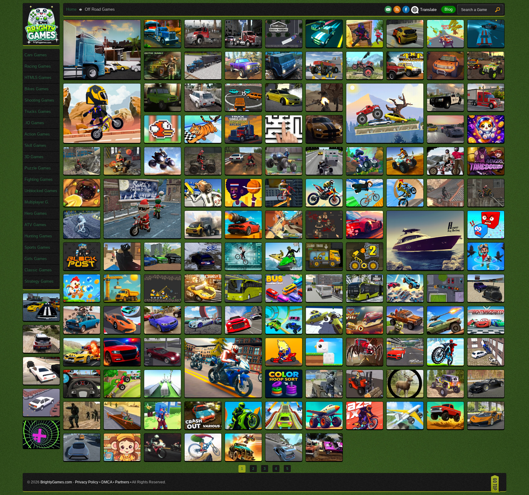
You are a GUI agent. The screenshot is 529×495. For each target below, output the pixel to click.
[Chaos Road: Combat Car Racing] (81, 364)
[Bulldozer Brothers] (162, 300)
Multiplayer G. (36, 202)
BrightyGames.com (56, 482)
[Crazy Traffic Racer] (485, 428)
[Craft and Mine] (162, 428)
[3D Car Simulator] (405, 46)
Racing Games (37, 66)
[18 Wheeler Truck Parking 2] (283, 46)
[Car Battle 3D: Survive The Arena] (405, 300)
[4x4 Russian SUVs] (203, 109)
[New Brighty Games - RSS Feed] (397, 9)
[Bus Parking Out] (283, 300)
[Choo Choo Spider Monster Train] (364, 364)
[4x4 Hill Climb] (364, 78)
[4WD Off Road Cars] (243, 78)
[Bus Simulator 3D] (324, 300)
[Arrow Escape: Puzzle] (283, 141)
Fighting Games (38, 179)
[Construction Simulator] (364, 396)
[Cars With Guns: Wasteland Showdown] (445, 332)
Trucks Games (37, 111)
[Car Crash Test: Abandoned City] (81, 332)
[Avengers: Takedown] (485, 173)
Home (71, 9)
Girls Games (35, 258)
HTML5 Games (37, 77)
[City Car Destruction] (485, 364)
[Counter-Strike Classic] (81, 428)
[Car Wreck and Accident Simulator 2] (324, 332)
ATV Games (35, 224)
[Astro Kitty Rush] (485, 141)
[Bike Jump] (324, 205)
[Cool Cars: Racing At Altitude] (41, 415)
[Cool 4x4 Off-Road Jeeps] (445, 396)
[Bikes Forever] (81, 237)
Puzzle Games (37, 168)
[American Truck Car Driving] (485, 109)
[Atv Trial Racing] (364, 173)
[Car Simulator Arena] (203, 332)
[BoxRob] (324, 268)
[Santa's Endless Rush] (142, 237)
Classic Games (38, 270)
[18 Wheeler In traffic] (243, 46)
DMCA (106, 482)
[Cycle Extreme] (203, 459)
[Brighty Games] (41, 43)
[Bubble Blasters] (81, 300)
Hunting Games (38, 236)
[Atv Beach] (81, 173)
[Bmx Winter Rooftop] (243, 268)
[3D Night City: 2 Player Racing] (485, 46)
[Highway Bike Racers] (223, 396)
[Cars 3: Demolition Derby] (364, 332)
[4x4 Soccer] (243, 109)
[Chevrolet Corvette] (162, 364)
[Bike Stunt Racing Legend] (405, 205)
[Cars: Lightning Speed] (485, 332)
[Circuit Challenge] (405, 364)
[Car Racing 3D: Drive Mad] (122, 332)
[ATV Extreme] (162, 173)
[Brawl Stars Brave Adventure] (485, 268)
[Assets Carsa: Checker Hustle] (445, 141)
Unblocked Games (40, 190)
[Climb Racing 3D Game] (122, 396)
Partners (122, 482)
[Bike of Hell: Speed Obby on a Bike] (364, 205)
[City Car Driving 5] (41, 383)
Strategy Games (39, 281)
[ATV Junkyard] (203, 173)
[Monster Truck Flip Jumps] (384, 141)
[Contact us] (389, 9)
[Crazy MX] (364, 428)
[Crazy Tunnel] (41, 447)
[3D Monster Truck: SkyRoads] (445, 46)
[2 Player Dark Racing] (324, 46)
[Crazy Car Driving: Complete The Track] (283, 428)
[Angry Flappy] (162, 141)
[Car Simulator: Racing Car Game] (243, 332)
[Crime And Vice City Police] (81, 459)
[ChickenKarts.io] (283, 364)
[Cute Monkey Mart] (122, 459)
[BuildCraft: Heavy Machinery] (122, 300)
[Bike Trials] (445, 205)
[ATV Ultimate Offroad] (405, 173)
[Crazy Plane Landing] (405, 428)
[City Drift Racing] (81, 396)
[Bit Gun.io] (283, 237)
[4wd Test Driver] (324, 78)
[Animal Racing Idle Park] (203, 141)
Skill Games (35, 145)
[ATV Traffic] (324, 173)
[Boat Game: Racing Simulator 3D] (283, 268)
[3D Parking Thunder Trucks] (203, 78)
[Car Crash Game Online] (41, 319)
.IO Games (34, 123)
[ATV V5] (445, 173)
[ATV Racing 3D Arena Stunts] (283, 173)
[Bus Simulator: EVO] (364, 300)
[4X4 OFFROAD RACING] (485, 78)
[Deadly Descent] (283, 459)
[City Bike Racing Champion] (445, 364)
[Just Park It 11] (102, 78)
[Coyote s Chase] (122, 428)
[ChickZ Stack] (324, 364)
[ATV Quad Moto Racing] (243, 173)
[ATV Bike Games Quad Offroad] (122, 173)
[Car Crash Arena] (485, 300)
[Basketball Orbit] (243, 205)
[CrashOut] (203, 428)
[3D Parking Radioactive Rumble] (162, 78)
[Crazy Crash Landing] (324, 428)
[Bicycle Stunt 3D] (283, 205)
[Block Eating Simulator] (485, 237)
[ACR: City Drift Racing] (283, 109)
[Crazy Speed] (445, 428)
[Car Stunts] (283, 332)
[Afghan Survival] (324, 109)
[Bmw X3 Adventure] (203, 268)
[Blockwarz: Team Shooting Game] (122, 268)
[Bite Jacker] (324, 237)
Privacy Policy (86, 482)
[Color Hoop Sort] (283, 396)
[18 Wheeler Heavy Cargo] (203, 46)
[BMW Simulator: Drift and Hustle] (162, 268)
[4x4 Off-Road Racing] (445, 78)
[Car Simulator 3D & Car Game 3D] (162, 332)
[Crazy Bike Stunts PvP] (243, 428)
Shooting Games (39, 100)
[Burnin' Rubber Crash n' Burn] (203, 300)
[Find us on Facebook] (406, 9)
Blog (448, 9)
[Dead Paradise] (243, 459)
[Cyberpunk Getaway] (162, 459)
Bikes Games (36, 89)
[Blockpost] (81, 268)
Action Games (37, 134)
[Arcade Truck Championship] (243, 141)
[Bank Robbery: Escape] (203, 205)
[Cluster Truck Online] (162, 396)
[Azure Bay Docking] (425, 268)
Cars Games (35, 55)
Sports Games (37, 247)
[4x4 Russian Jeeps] (162, 109)
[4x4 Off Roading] (405, 78)
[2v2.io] (364, 46)
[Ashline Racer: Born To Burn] (324, 141)
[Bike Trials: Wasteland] (485, 205)
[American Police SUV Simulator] (445, 109)
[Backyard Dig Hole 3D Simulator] (81, 205)
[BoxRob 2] (364, 268)
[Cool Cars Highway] (485, 396)
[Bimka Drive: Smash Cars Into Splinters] (203, 237)
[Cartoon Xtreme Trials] (102, 141)
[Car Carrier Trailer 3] (445, 300)
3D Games (33, 156)
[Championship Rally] (41, 351)
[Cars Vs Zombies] (405, 332)
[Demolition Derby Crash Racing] (324, 459)
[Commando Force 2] (324, 396)
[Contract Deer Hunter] (405, 396)
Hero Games (35, 213)
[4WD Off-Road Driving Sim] (283, 78)
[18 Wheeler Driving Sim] (162, 46)
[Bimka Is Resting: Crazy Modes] (243, 237)
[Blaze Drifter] (364, 237)
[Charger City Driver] (122, 364)
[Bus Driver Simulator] (243, 300)
